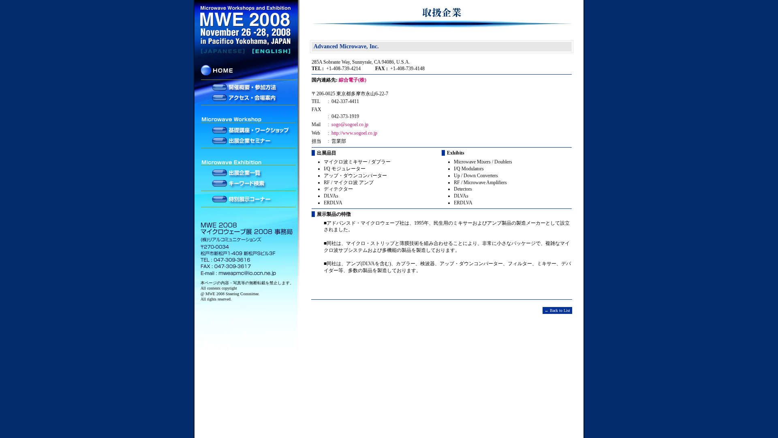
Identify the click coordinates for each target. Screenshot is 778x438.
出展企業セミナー (247, 140)
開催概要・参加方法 (247, 87)
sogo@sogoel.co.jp (349, 124)
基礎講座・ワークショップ (247, 130)
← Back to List (557, 310)
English (247, 51)
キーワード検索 (247, 183)
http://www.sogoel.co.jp (354, 133)
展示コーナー (247, 199)
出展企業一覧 (247, 173)
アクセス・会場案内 (247, 97)
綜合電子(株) (352, 80)
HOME (247, 72)
